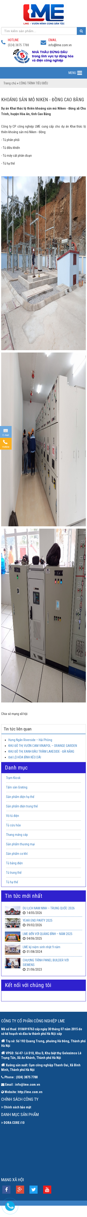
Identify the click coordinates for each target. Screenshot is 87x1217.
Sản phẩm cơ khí (17, 853)
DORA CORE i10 (14, 1123)
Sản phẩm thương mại (20, 844)
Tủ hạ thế (12, 882)
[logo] (43, 14)
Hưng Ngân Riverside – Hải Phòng (30, 740)
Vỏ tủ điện (12, 816)
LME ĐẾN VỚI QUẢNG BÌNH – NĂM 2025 (47, 934)
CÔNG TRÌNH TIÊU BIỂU (33, 83)
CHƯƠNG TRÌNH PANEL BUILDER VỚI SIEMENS (46, 962)
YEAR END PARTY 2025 (37, 920)
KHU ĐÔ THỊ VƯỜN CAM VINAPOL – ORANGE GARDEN (42, 746)
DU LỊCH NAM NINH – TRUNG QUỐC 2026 (49, 908)
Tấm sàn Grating (16, 787)
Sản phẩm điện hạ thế (20, 797)
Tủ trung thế (14, 872)
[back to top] (80, 1090)
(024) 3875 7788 (18, 45)
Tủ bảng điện (14, 863)
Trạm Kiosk (13, 778)
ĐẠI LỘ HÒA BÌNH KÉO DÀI (24, 757)
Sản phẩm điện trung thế (22, 806)
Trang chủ (10, 83)
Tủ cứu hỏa (13, 825)
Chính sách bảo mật (17, 1107)
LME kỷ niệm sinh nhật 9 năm (41, 947)
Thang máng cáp (17, 835)
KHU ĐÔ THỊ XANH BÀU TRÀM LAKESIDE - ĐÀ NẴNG (41, 751)
